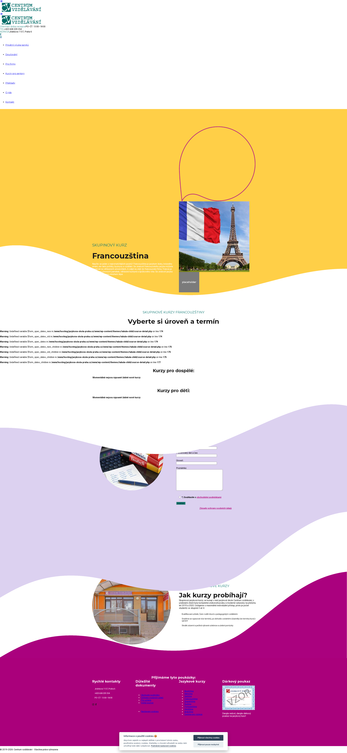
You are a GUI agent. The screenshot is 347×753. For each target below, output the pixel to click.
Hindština (188, 709)
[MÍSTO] (94, 532)
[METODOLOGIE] (151, 532)
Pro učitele (146, 700)
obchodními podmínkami (209, 497)
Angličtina (189, 691)
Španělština (189, 701)
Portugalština (190, 706)
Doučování (11, 54)
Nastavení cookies (150, 711)
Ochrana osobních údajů (152, 697)
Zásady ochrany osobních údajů (216, 508)
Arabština (188, 712)
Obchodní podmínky (150, 695)
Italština (188, 696)
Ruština (187, 704)
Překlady (10, 83)
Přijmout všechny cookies (208, 738)
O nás (8, 92)
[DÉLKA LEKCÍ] (208, 532)
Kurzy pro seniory (15, 73)
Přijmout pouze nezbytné (208, 744)
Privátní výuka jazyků (17, 45)
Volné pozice (147, 703)
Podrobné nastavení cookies (163, 746)
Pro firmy (10, 64)
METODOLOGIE (166, 530)
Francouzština (190, 699)
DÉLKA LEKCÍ (221, 530)
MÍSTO (103, 530)
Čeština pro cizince (193, 714)
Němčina (188, 693)
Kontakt (9, 102)
